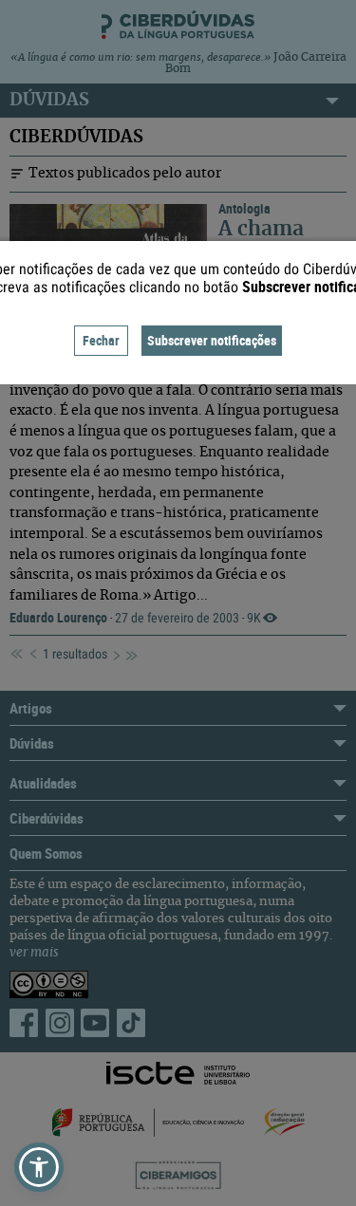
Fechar (101, 340)
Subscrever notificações (211, 340)
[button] (39, 1167)
